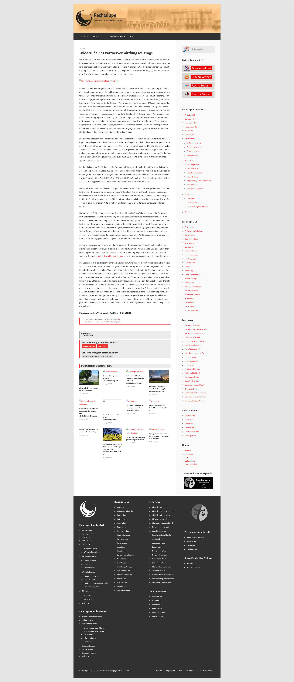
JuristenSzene (190, 357)
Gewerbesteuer (90, 634)
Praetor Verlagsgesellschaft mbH (116, 670)
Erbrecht (190, 198)
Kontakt (188, 450)
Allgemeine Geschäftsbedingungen (108, 256)
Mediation (189, 130)
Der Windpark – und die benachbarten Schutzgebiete (158, 408)
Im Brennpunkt (89, 346)
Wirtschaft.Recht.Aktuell (194, 401)
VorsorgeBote (190, 435)
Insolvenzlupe (190, 259)
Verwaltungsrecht (192, 164)
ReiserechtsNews (192, 377)
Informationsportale (195, 537)
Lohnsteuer (88, 641)
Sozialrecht (189, 134)
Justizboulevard (191, 361)
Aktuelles (96, 36)
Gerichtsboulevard (192, 349)
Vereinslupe (189, 306)
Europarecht (190, 119)
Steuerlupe (189, 298)
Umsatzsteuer (192, 155)
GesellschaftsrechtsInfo (194, 353)
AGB (186, 457)
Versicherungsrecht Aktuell (195, 397)
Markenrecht (192, 184)
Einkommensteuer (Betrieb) (95, 628)
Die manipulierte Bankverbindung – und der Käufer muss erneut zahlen (135, 408)
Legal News (189, 365)
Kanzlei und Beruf (192, 127)
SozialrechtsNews (192, 381)
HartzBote (189, 419)
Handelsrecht (192, 177)
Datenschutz (190, 461)
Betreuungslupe (191, 239)
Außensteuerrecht (194, 143)
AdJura (190, 563)
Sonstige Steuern (89, 653)
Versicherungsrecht (195, 188)
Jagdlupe (188, 266)
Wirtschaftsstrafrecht (92, 552)
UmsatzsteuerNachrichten (195, 392)
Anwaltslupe (190, 227)
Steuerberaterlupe (192, 294)
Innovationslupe (191, 255)
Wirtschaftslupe (191, 310)
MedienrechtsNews (192, 369)
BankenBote (190, 415)
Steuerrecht (190, 138)
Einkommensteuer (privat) (94, 631)
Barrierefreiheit (191, 464)
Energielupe (190, 243)
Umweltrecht (89, 567)
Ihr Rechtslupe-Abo (115, 36)
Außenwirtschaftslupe (194, 231)
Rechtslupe (105, 15)
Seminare (191, 545)
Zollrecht (188, 212)
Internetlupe (190, 262)
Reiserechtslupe (191, 290)
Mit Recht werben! (194, 567)
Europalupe (189, 247)
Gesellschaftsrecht (194, 173)
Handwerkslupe (191, 251)
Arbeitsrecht (190, 115)
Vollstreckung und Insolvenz (198, 206)
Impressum (189, 454)
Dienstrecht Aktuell (192, 337)
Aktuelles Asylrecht (192, 325)
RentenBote (190, 427)
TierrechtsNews (191, 389)
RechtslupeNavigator (193, 286)
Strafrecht (189, 160)
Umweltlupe (190, 302)
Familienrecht (190, 123)
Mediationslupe (191, 278)
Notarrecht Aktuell (192, 373)
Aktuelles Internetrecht (194, 333)
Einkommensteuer (194, 147)
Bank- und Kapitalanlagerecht (96, 583)
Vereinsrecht (192, 202)
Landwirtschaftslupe (193, 274)
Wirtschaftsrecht (191, 168)
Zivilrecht (102, 346)
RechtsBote (189, 423)
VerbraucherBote (192, 431)
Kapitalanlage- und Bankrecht (199, 180)
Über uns (133, 36)
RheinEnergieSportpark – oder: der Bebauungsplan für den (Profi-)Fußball (158, 389)
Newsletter (191, 541)
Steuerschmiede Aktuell (194, 385)
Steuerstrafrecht (90, 548)
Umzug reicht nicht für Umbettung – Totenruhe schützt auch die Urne (158, 436)
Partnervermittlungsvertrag (93, 356)
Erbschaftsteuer (193, 151)
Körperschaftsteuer (92, 638)
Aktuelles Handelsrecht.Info (196, 329)
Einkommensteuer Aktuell (195, 341)
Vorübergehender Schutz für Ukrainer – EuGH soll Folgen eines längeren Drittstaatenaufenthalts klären (112, 449)
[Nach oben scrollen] (290, 678)
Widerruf (108, 356)
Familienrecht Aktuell (193, 345)
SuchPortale (192, 549)
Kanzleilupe (189, 270)
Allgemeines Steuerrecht (92, 616)
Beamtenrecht (90, 560)
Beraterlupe (190, 235)
